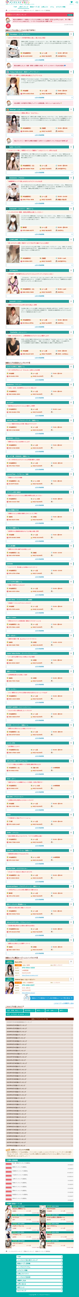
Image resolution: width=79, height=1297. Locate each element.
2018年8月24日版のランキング (16, 1126)
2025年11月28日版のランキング (17, 1041)
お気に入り (71, 4)
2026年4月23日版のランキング (17, 1028)
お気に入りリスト (23, 1274)
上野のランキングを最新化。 (43, 1179)
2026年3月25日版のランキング (16, 1031)
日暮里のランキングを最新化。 (43, 1171)
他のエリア (8, 26)
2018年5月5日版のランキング (16, 1136)
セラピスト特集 (60, 7)
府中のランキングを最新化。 (43, 1199)
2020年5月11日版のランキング (16, 1092)
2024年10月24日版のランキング (17, 1054)
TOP (15, 7)
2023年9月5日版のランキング (16, 1066)
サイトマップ (21, 1291)
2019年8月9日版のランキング (16, 1107)
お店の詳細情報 (39, 60)
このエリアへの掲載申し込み (64, 1003)
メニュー (76, 2)
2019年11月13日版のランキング (16, 1101)
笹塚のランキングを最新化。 (43, 1183)
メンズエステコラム (23, 1267)
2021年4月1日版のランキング (16, 1085)
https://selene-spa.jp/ (28, 993)
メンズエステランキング (15, 10)
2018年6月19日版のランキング (16, 1133)
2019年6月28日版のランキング (16, 1111)
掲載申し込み (21, 1280)
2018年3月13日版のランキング (16, 1139)
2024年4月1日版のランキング (16, 1060)
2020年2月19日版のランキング (16, 1095)
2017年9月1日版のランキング (16, 1145)
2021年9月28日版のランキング (16, 1082)
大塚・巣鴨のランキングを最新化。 (43, 1163)
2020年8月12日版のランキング (16, 1088)
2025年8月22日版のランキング (16, 1044)
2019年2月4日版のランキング (16, 1120)
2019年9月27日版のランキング (16, 1104)
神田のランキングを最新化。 (43, 1187)
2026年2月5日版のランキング (16, 1035)
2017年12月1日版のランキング (16, 1142)
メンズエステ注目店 (23, 1277)
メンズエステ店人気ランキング (27, 1260)
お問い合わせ (21, 1284)
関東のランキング (29, 10)
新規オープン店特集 (23, 1263)
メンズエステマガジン (17, 2)
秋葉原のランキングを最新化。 (43, 1195)
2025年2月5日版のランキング (16, 1050)
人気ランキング (23, 7)
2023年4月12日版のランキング (16, 1069)
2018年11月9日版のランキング (16, 1123)
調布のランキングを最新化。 (43, 1191)
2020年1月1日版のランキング (16, 1098)
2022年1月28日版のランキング (16, 1079)
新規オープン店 (35, 7)
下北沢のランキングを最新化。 (43, 1175)
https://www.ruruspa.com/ (30, 975)
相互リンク (21, 1287)
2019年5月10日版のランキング (16, 1114)
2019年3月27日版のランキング (16, 1117)
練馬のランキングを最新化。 (43, 1167)
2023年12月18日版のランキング (17, 1063)
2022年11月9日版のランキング (16, 1073)
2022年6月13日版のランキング (16, 1076)
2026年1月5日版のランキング (16, 1038)
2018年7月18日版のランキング (16, 1130)
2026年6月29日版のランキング (17, 1025)
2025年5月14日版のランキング (16, 1047)
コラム (52, 7)
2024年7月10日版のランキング (16, 1057)
